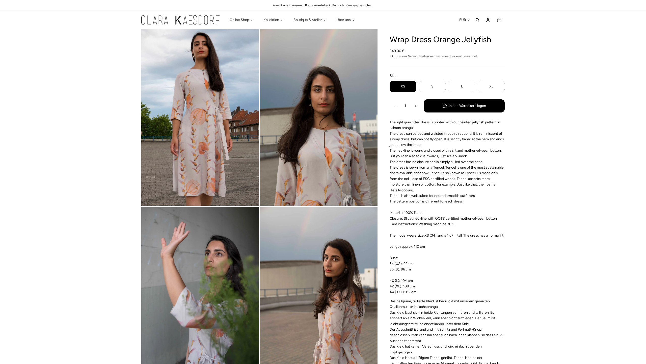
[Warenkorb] (499, 20)
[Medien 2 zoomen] (319, 117)
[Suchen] (477, 20)
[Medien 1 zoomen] (200, 117)
